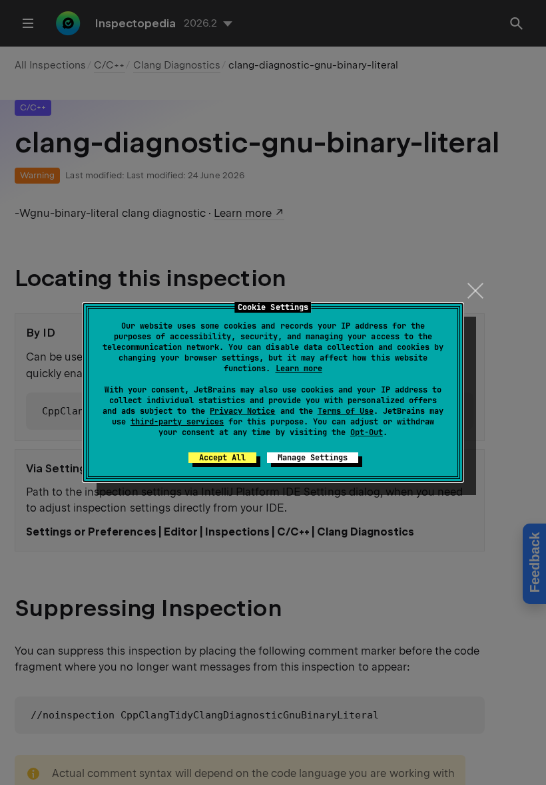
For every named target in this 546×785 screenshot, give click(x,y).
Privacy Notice (242, 411)
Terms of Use (346, 411)
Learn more (299, 368)
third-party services (177, 421)
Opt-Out (366, 432)
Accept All (222, 457)
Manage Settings (313, 457)
